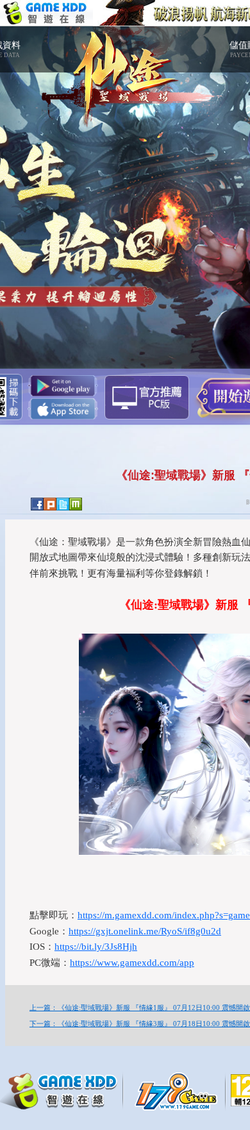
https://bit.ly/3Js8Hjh (95, 946)
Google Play (63, 385)
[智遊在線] (64, 1088)
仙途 (125, 71)
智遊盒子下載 (146, 397)
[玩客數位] (179, 1090)
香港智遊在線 (46, 13)
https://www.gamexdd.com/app (132, 962)
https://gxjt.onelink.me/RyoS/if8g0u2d (145, 931)
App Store (63, 408)
